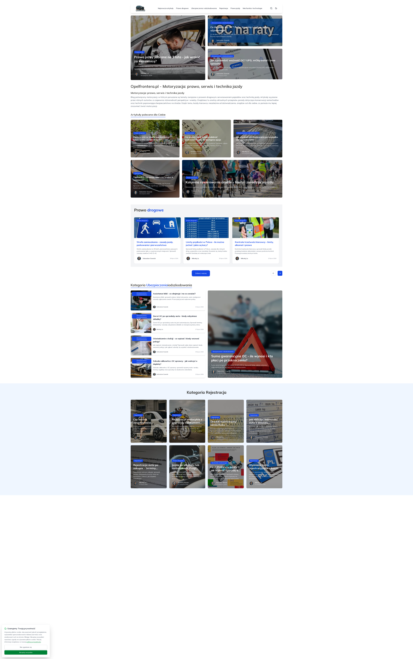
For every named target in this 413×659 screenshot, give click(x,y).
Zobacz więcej (200, 273)
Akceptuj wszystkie (25, 652)
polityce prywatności (33, 642)
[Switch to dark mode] (276, 8)
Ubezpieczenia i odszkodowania (204, 8)
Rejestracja (223, 8)
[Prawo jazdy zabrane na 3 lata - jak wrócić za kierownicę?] (168, 47)
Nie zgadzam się (26, 647)
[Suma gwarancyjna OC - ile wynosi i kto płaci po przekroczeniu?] (245, 334)
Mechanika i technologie (252, 8)
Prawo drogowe (182, 8)
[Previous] (273, 273)
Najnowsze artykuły (165, 8)
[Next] (280, 273)
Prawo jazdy (235, 8)
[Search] (271, 8)
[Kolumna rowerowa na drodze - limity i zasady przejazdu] (232, 179)
